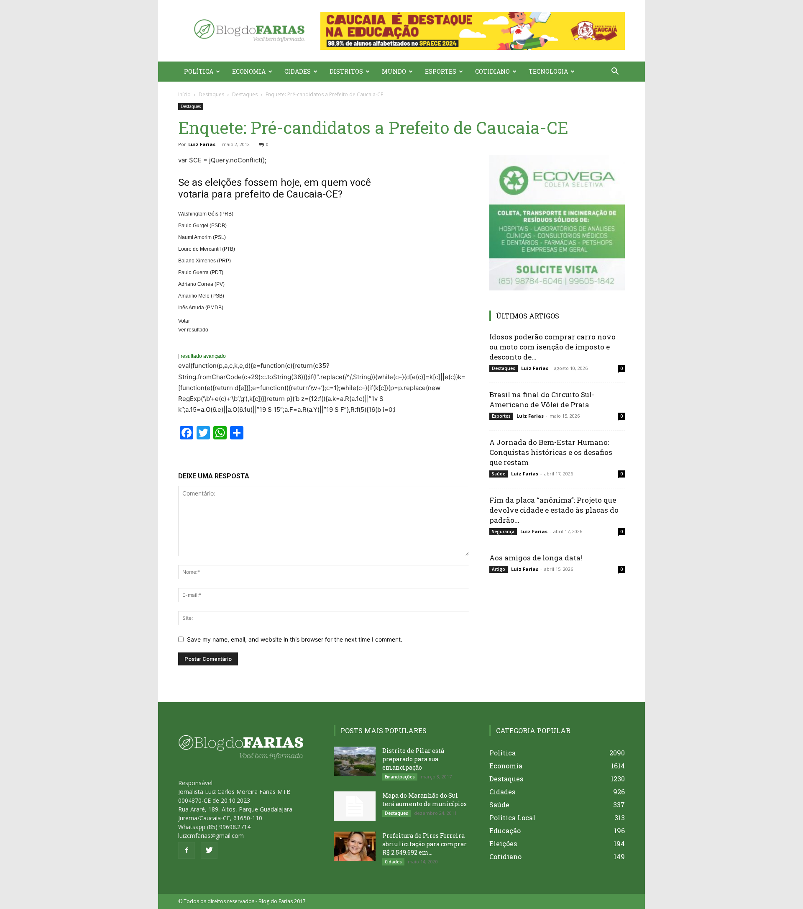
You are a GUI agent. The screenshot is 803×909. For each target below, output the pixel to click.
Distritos (346, 71)
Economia (249, 71)
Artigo (498, 569)
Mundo (394, 71)
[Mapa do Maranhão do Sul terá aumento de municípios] (355, 806)
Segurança (503, 531)
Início (184, 94)
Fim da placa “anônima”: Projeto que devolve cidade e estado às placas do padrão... (554, 510)
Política (198, 71)
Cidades (297, 71)
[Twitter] (209, 850)
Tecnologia (548, 71)
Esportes (440, 71)
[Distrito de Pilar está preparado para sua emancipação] (355, 761)
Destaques (211, 94)
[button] (472, 31)
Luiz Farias (201, 144)
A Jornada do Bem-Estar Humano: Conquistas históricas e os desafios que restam (550, 452)
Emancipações (400, 777)
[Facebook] (186, 850)
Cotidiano (492, 71)
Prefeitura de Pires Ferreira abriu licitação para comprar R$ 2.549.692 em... (424, 844)
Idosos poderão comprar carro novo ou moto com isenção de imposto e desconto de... (552, 347)
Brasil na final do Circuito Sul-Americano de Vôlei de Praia (541, 399)
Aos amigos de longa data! (535, 557)
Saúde (498, 474)
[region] (472, 31)
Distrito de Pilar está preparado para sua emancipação (413, 759)
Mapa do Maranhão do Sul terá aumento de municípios (424, 799)
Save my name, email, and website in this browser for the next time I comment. (294, 639)
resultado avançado (203, 356)
